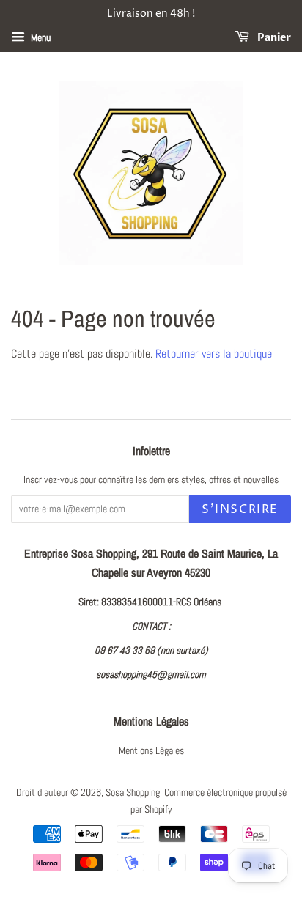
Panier (273, 38)
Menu (40, 37)
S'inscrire (240, 509)
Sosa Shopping (133, 792)
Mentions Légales (151, 751)
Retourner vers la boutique (213, 353)
